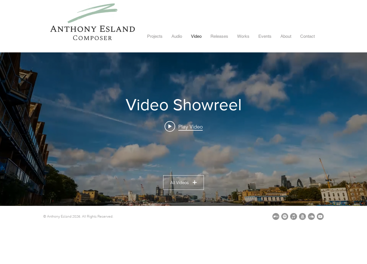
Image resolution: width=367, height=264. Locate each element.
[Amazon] (302, 216)
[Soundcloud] (311, 216)
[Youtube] (320, 216)
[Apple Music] (293, 216)
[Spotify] (284, 216)
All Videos (179, 182)
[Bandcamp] (275, 216)
